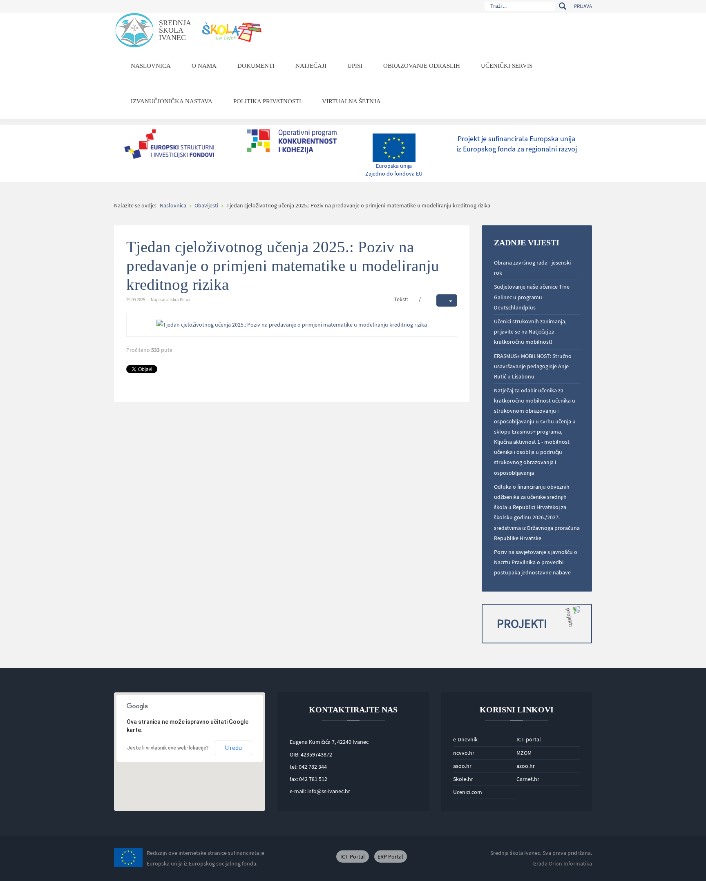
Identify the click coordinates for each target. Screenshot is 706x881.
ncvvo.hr (463, 752)
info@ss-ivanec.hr (328, 791)
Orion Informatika (570, 863)
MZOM (524, 752)
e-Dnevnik (465, 739)
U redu (233, 748)
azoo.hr (525, 766)
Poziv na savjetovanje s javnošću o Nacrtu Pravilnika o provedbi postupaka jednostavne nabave (535, 562)
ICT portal (528, 739)
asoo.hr (462, 766)
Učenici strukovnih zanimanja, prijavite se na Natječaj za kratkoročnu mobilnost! (530, 331)
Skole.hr (463, 779)
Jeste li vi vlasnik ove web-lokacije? (168, 748)
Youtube (324, 856)
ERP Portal (390, 856)
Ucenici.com (467, 792)
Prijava (583, 6)
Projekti (522, 623)
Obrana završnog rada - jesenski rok (532, 267)
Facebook (306, 856)
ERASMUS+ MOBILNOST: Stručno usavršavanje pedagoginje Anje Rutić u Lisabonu (533, 366)
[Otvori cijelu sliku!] (291, 324)
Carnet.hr (527, 779)
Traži (562, 6)
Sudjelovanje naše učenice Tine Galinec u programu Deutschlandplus (532, 297)
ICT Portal (352, 856)
